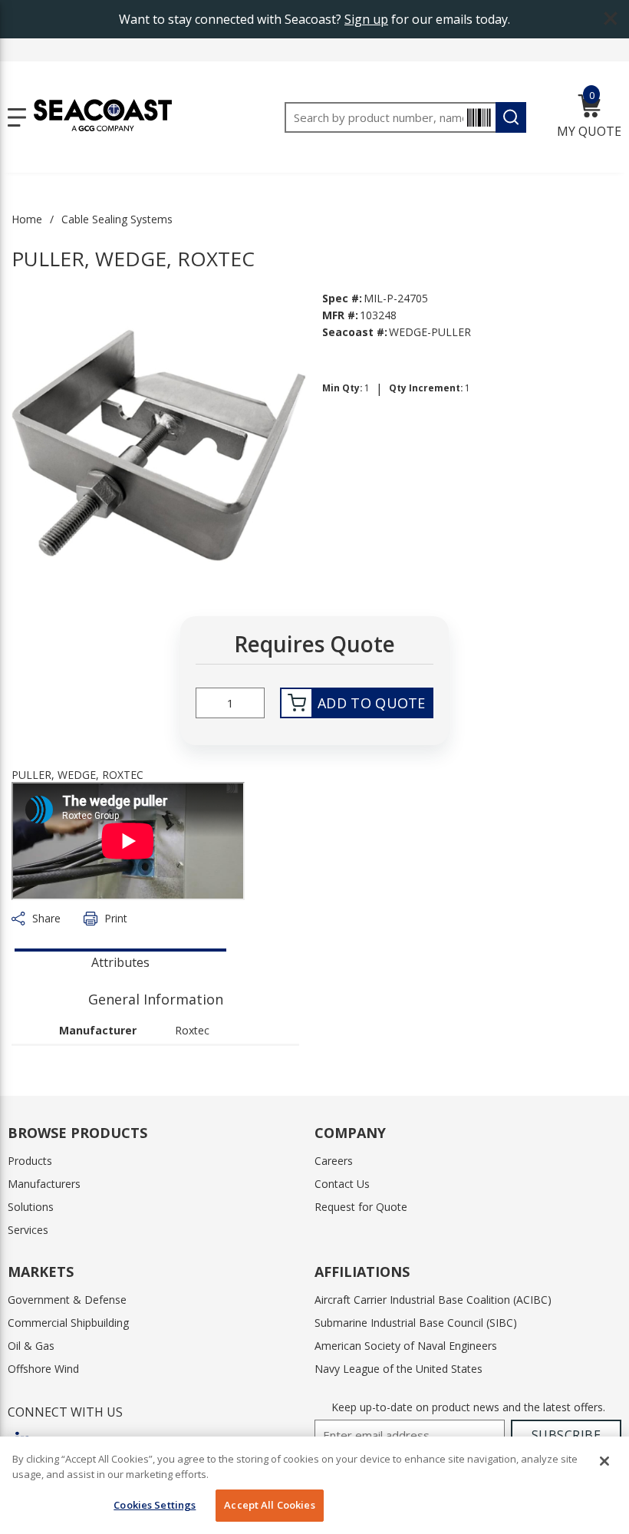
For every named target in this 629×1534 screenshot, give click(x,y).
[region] (314, 1485)
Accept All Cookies (269, 1505)
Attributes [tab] (120, 962)
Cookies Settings (155, 1505)
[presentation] (120, 961)
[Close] (604, 1461)
